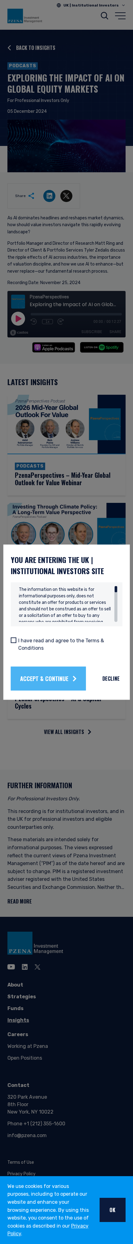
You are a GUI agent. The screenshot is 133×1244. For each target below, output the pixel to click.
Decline (111, 678)
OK (112, 1210)
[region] (68, 604)
